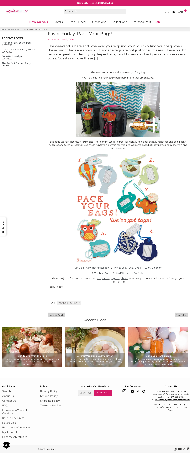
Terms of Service (50, 405)
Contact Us (9, 400)
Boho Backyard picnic (14, 56)
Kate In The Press (13, 418)
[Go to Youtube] (132, 392)
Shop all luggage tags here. (112, 278)
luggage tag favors (69, 302)
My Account (9, 432)
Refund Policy (49, 396)
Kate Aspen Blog (14, 29)
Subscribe (102, 392)
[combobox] (95, 11)
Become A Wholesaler (16, 427)
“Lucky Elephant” (153, 267)
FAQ (5, 405)
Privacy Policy (49, 391)
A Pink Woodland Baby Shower (19, 49)
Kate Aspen (51, 449)
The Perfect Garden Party (16, 63)
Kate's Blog (9, 422)
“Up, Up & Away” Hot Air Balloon (91, 267)
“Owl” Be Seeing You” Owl (129, 273)
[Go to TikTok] (138, 392)
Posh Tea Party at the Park (16, 42)
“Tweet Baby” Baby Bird (126, 267)
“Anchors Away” (102, 273)
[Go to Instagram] (124, 392)
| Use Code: (95, 3)
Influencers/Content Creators (14, 412)
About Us (8, 396)
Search (6, 391)
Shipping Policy (50, 400)
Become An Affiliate (14, 437)
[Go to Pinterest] (143, 392)
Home (3, 29)
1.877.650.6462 (176, 397)
